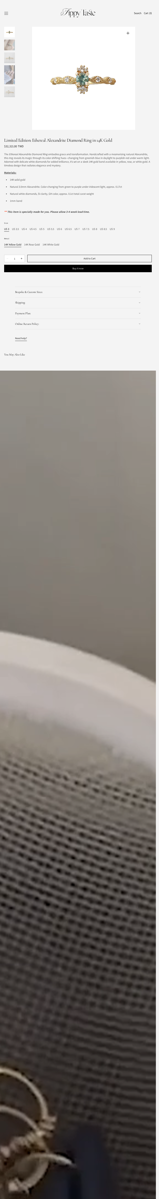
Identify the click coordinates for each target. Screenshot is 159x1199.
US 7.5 (85, 229)
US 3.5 (15, 229)
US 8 (94, 229)
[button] (6, 13)
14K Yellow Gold (12, 245)
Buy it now (78, 268)
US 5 (41, 229)
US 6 (59, 229)
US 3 (6, 229)
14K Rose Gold (32, 245)
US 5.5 (50, 229)
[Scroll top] (149, 1192)
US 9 (112, 229)
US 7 (77, 229)
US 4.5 (33, 229)
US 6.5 (68, 229)
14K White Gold (51, 245)
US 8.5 (103, 229)
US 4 (24, 229)
